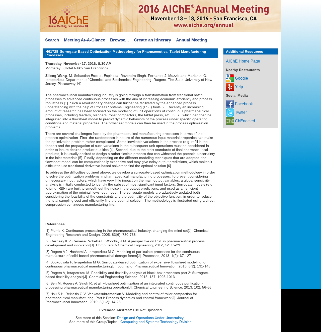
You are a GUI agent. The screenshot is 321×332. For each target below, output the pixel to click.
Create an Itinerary (152, 40)
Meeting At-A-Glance (84, 40)
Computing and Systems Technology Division (156, 322)
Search (52, 40)
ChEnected (244, 121)
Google (241, 78)
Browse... (119, 40)
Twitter (240, 112)
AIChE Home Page (243, 61)
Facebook (243, 104)
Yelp (238, 87)
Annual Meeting (191, 40)
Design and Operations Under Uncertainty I (151, 318)
